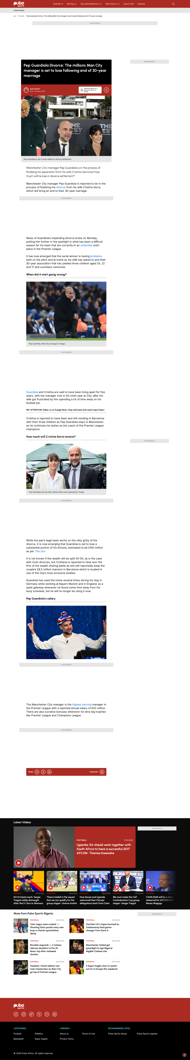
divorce (61, 187)
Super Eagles (41, 1038)
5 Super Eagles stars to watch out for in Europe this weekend (101, 967)
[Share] (106, 90)
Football (56, 4)
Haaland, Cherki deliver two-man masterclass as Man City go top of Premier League (45, 968)
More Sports (111, 4)
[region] (95, 888)
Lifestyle (141, 4)
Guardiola (32, 392)
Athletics (39, 1033)
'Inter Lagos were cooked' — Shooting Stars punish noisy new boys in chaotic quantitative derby (47, 929)
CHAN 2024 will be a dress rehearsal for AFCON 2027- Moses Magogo (160, 900)
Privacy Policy (67, 1038)
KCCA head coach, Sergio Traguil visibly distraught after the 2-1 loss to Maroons (28, 900)
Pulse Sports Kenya (117, 1033)
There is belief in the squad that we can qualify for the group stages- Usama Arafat (62, 900)
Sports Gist (129, 4)
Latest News (19, 10)
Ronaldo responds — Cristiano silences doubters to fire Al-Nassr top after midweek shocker (46, 950)
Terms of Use (88, 1033)
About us (64, 1033)
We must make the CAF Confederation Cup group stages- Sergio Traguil (126, 900)
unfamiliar (86, 245)
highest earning (81, 704)
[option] (29, 889)
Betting (70, 4)
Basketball (19, 1038)
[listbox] (95, 888)
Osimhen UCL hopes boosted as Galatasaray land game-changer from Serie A (102, 927)
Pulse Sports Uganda (147, 1033)
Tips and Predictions (89, 4)
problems (96, 256)
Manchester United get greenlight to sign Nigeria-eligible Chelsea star (99, 948)
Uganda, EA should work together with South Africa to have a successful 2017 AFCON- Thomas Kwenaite (104, 849)
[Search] (173, 4)
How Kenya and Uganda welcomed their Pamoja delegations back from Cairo (94, 900)
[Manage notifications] (185, 1055)
